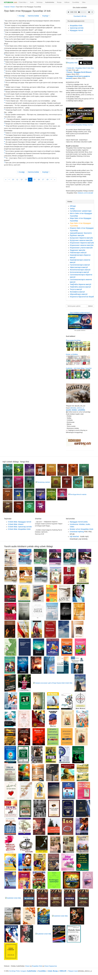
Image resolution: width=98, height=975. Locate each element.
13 (4, 70)
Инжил (13, 7)
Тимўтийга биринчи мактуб (80, 284)
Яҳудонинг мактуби (77, 250)
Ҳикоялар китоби (76, 28)
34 (4, 157)
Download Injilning (77, 532)
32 (4, 150)
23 (4, 114)
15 (4, 77)
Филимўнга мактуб (77, 292)
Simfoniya (39, 2)
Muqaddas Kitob (76, 25)
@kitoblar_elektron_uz (77, 408)
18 (4, 91)
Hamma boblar (33, 16)
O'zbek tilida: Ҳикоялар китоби (20, 527)
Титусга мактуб (76, 289)
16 (4, 82)
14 (4, 72)
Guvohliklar (75, 2)
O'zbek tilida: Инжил (15, 524)
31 (4, 143)
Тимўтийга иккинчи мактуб (80, 287)
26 (4, 125)
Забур (72, 208)
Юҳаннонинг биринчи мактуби (82, 243)
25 (4, 123)
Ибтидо (73, 206)
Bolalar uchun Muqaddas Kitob (81, 529)
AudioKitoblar (31, 971)
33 (4, 153)
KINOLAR (63, 971)
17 (4, 86)
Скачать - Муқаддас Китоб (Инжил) (79, 72)
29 (4, 139)
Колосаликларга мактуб (79, 272)
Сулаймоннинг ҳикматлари (80, 211)
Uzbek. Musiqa (53, 971)
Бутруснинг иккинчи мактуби (81, 240)
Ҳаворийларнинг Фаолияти (81, 233)
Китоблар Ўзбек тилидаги (17, 971)
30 (4, 141)
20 (4, 100)
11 (4, 61)
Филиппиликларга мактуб (80, 270)
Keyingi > (45, 16)
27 (4, 132)
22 (4, 109)
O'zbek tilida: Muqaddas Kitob (19, 529)
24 (4, 118)
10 (4, 54)
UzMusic (66, 2)
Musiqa (59, 2)
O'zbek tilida (22, 2)
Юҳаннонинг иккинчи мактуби (81, 245)
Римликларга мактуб (78, 253)
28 (4, 134)
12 (4, 63)
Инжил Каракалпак (50, 966)
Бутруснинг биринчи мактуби (81, 238)
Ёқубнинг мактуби (77, 235)
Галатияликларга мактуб (80, 265)
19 (4, 95)
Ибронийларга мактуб (78, 294)
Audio (32, 2)
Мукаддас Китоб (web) (79, 522)
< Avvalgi (21, 16)
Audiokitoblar (49, 2)
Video (83, 2)
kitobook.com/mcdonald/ (85, 193)
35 (4, 162)
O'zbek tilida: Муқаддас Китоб (19, 522)
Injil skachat (74, 536)
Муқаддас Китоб (76, 30)
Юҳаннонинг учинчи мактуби (81, 248)
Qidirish (90, 306)
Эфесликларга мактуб (79, 267)
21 (4, 102)
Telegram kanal (73, 971)
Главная (6, 7)
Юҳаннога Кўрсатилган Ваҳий (82, 297)
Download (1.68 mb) (80, 16)
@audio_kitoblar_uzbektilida (75, 410)
